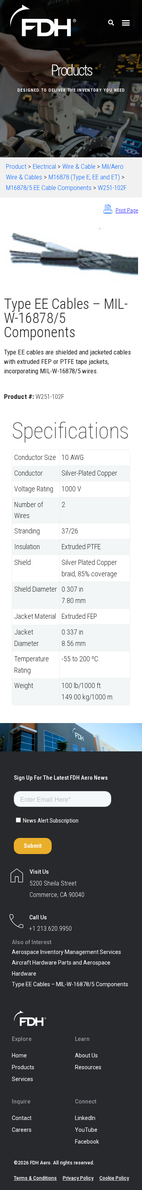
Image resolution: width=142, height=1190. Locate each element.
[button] (126, 22)
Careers (22, 1130)
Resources (88, 1067)
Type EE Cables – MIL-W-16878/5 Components (70, 984)
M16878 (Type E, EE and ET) (84, 177)
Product (16, 166)
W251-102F (112, 188)
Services (22, 1079)
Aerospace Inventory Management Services (66, 952)
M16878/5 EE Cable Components (49, 188)
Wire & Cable (78, 166)
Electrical (44, 166)
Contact (22, 1118)
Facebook (87, 1141)
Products (23, 1067)
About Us (86, 1055)
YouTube (86, 1130)
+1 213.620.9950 (50, 928)
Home (19, 1055)
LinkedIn (85, 1118)
